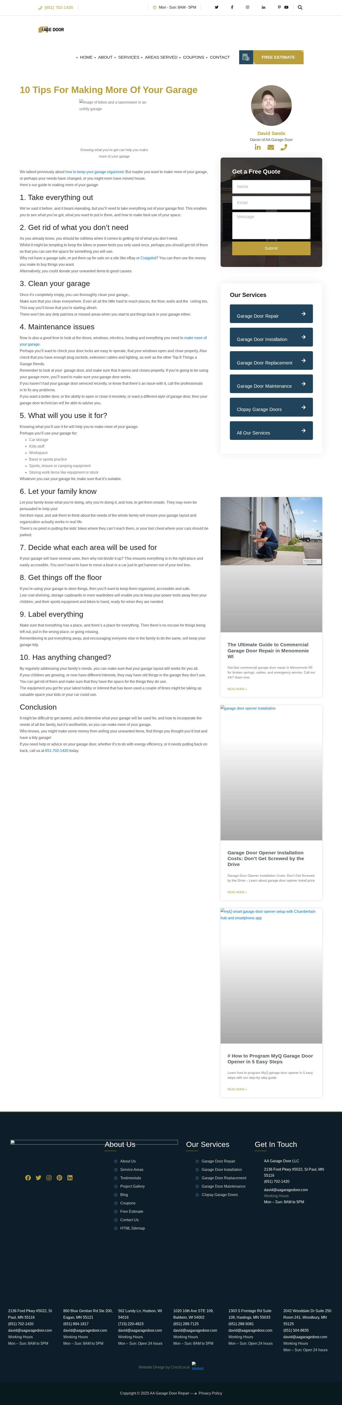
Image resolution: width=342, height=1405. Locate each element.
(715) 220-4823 (131, 1324)
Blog (124, 1195)
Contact (220, 57)
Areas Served (161, 57)
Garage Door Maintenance (264, 386)
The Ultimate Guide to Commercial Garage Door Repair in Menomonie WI (268, 650)
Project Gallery (132, 1186)
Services (128, 57)
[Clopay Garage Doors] (303, 407)
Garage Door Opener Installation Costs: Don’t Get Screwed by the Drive (266, 858)
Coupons (193, 57)
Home (86, 57)
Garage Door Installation (262, 339)
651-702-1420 (56, 751)
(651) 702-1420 (58, 7)
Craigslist (148, 258)
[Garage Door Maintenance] (303, 383)
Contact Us (129, 1220)
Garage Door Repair (258, 316)
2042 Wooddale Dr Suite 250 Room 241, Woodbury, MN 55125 (307, 1317)
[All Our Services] (303, 430)
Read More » (237, 689)
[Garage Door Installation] (303, 337)
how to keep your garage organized (94, 172)
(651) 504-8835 (296, 1330)
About (105, 57)
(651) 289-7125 (186, 1324)
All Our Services (253, 432)
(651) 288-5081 (241, 1324)
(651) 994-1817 (76, 1324)
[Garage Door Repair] (303, 313)
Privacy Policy (210, 1393)
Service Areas (131, 1170)
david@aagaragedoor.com (286, 1190)
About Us (128, 1161)
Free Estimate (278, 57)
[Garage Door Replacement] (303, 360)
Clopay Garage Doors (259, 409)
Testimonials (130, 1178)
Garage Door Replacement (264, 362)
